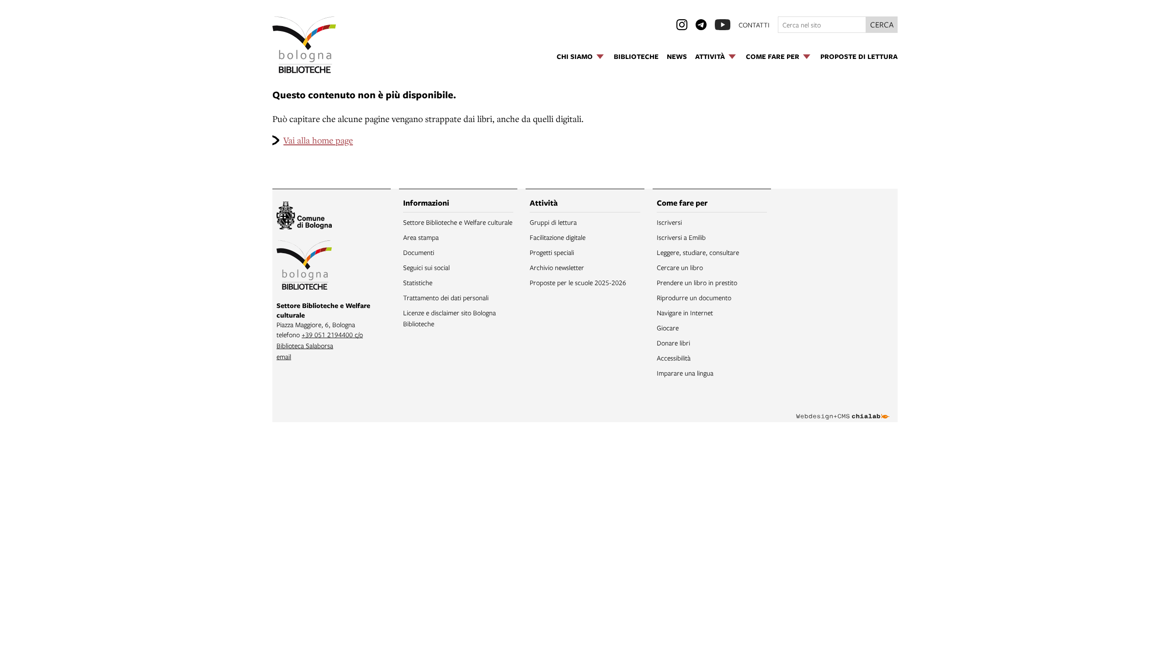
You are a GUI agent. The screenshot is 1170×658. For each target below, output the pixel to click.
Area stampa (421, 237)
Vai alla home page (318, 140)
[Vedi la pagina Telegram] (701, 24)
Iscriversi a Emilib (681, 237)
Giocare (668, 327)
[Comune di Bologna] (304, 217)
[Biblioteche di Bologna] (304, 266)
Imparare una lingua (685, 372)
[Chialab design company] (842, 408)
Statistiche (417, 282)
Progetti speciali (552, 252)
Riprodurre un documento (694, 297)
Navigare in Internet (685, 312)
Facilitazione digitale (557, 237)
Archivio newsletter (557, 267)
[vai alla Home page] (304, 44)
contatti (754, 24)
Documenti (418, 252)
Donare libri (673, 342)
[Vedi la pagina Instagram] (681, 24)
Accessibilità (674, 357)
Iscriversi (669, 222)
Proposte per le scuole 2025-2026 (578, 282)
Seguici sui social (426, 267)
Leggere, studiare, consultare (698, 252)
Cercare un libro (680, 267)
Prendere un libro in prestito (697, 282)
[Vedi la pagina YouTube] (722, 24)
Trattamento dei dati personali (446, 297)
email (284, 356)
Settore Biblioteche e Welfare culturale (457, 222)
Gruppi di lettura (553, 222)
